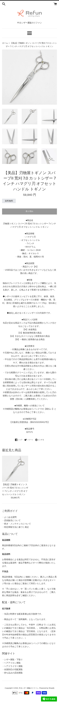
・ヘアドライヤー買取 (12, 666)
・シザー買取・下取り (12, 659)
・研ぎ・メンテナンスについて (16, 524)
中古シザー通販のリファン (29, 688)
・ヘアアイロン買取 (11, 663)
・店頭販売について (11, 520)
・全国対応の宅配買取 (12, 669)
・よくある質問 (9, 517)
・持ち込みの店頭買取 (12, 673)
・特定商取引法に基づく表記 (15, 527)
